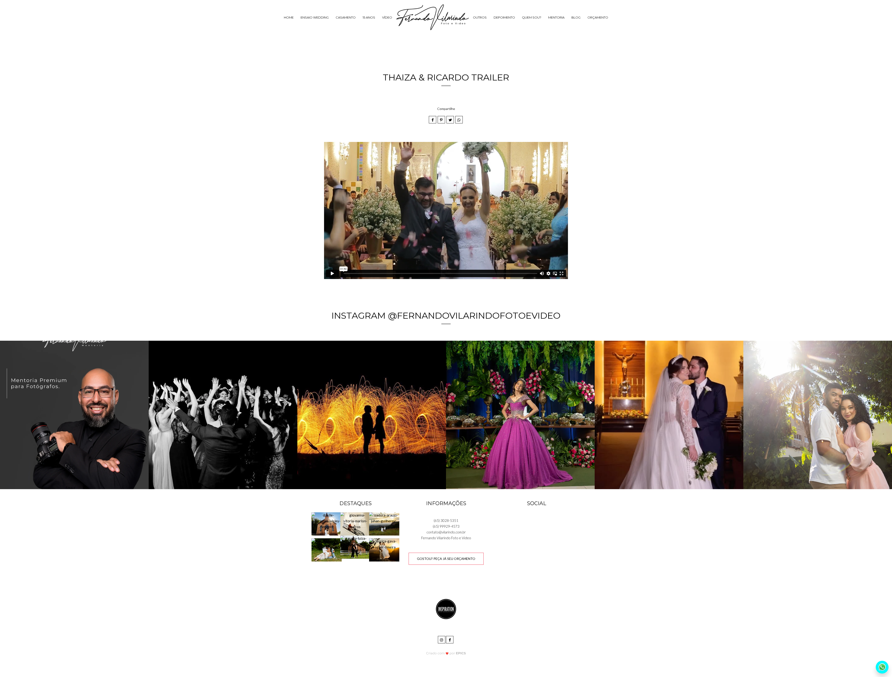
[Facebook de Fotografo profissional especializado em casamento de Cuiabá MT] (450, 639)
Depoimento (504, 17)
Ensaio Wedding (315, 17)
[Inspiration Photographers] (446, 608)
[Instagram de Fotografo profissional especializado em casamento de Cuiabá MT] (442, 639)
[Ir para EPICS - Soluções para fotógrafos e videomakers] (446, 653)
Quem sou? (531, 17)
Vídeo (387, 17)
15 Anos (369, 17)
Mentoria (556, 17)
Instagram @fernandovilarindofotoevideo (446, 315)
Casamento (346, 17)
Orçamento (597, 17)
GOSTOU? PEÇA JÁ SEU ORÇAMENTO (446, 559)
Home (289, 17)
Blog (575, 17)
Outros (480, 17)
